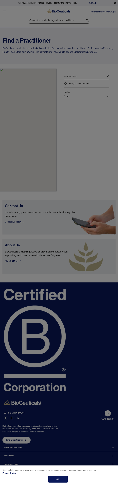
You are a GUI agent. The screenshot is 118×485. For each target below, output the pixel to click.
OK (57, 479)
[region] (59, 475)
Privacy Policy (9, 473)
